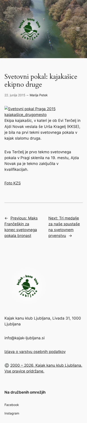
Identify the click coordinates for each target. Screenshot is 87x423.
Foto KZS (12, 183)
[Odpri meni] (78, 29)
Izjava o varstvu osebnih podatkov (35, 351)
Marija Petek (39, 95)
